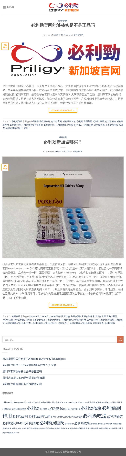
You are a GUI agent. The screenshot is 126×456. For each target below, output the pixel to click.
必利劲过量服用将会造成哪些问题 (22, 384)
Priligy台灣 (100, 316)
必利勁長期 (103, 428)
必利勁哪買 (60, 124)
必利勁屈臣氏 (50, 323)
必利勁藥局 (110, 323)
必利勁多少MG (74, 124)
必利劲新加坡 (69, 121)
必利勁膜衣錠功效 (14, 128)
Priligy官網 (7, 319)
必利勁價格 (110, 121)
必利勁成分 (63, 323)
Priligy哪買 (112, 316)
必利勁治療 (108, 423)
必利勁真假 (86, 323)
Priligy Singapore (15, 402)
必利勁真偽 (98, 323)
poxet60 (44, 316)
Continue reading (63, 110)
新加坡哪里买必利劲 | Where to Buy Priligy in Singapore (34, 358)
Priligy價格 (76, 316)
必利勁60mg (39, 319)
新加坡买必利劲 (114, 428)
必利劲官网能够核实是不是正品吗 (63, 25)
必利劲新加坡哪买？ (63, 141)
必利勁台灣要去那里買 (32, 124)
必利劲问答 (63, 20)
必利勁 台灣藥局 (84, 121)
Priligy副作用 (88, 316)
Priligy (67, 316)
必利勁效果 (99, 124)
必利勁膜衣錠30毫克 (29, 428)
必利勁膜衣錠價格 (45, 428)
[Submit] (120, 339)
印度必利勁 (19, 319)
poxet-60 (34, 316)
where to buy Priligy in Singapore (73, 402)
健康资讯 (63, 137)
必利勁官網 (87, 124)
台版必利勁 (90, 402)
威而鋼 (35, 121)
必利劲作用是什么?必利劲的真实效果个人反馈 (29, 365)
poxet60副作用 (56, 316)
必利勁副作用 (79, 319)
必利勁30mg (45, 409)
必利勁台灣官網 (106, 319)
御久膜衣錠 (45, 121)
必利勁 (28, 319)
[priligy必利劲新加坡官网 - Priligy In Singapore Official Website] (63, 7)
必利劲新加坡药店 (19, 409)
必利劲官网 (78, 35)
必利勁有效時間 (96, 423)
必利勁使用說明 (53, 319)
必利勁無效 (75, 323)
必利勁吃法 (49, 124)
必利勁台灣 (15, 124)
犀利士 (27, 128)
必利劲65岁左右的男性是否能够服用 (23, 377)
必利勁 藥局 (98, 121)
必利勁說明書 (93, 428)
